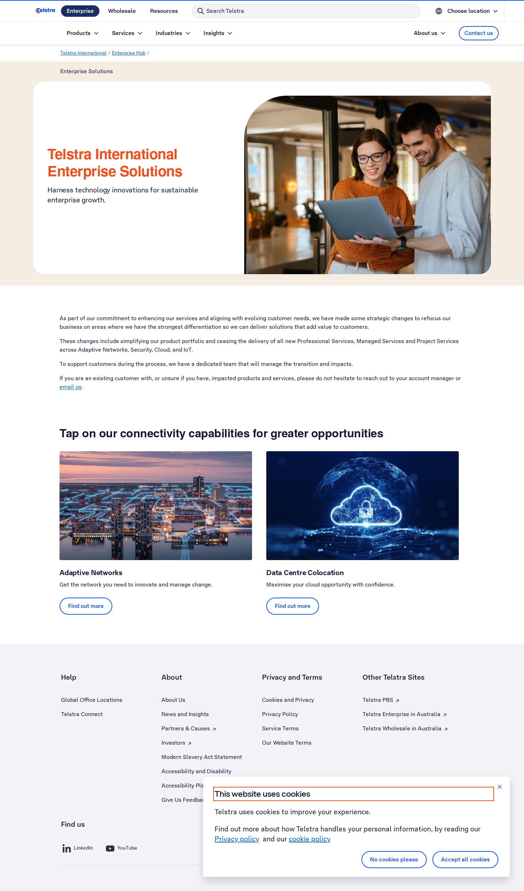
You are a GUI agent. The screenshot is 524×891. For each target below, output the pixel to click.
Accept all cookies (465, 859)
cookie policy (309, 839)
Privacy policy (237, 839)
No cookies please (394, 859)
